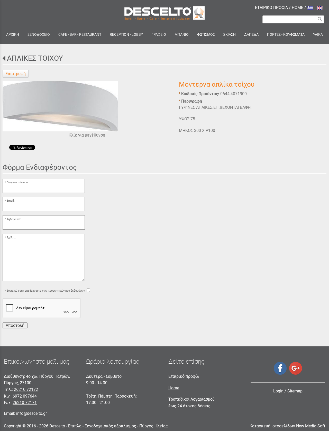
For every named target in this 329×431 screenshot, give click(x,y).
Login (278, 391)
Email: (11, 200)
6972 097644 (25, 396)
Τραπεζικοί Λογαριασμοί (191, 399)
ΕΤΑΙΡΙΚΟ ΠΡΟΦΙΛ (271, 7)
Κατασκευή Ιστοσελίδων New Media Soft (287, 426)
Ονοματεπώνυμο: (18, 182)
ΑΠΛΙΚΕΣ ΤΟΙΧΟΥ (35, 58)
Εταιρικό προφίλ (183, 376)
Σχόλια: (11, 237)
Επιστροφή (15, 73)
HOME (297, 7)
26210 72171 (25, 402)
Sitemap (295, 391)
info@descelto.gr (31, 413)
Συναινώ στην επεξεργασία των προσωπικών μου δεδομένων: (46, 290)
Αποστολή (15, 325)
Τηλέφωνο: (14, 219)
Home (173, 387)
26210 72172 (26, 389)
